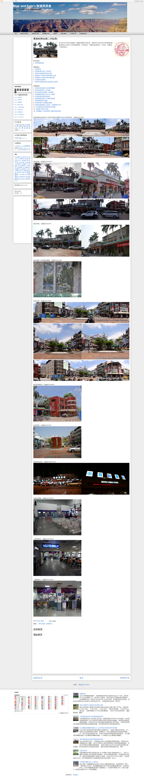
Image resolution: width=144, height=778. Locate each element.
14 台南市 (21, 166)
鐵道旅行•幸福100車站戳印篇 (45, 77)
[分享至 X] (52, 621)
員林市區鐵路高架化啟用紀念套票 (46, 82)
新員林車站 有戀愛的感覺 (43, 103)
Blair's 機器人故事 (19, 104)
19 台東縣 (22, 169)
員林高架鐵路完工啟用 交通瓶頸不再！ (48, 105)
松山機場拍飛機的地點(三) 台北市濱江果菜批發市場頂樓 (98, 728)
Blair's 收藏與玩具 (19, 109)
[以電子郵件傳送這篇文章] (49, 621)
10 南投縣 (27, 162)
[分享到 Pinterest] (55, 621)
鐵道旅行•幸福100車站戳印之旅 (45, 75)
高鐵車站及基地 (35, 33)
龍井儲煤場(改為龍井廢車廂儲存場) (91, 739)
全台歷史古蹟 (73, 33)
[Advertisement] (22, 60)
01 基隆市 (17, 157)
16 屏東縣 (19, 167)
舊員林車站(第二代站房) (43, 71)
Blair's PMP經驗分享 (19, 114)
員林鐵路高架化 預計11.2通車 (45, 94)
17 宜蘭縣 (26, 167)
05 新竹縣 (27, 158)
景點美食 (23, 138)
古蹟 (16, 138)
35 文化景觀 (21, 130)
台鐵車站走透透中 (24, 33)
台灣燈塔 (55, 33)
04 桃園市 (21, 158)
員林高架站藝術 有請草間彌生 (45, 88)
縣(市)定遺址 (22, 179)
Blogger (75, 775)
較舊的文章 (124, 678)
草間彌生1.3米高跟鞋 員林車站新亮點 (48, 111)
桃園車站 (83, 694)
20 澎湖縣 (28, 169)
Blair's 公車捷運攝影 (19, 107)
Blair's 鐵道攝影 (18, 97)
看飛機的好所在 (46, 33)
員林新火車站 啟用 (42, 109)
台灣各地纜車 (63, 33)
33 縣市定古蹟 (26, 126)
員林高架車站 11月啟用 (43, 90)
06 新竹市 (17, 160)
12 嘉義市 (24, 164)
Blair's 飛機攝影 (18, 102)
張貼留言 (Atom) (83, 684)
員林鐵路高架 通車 (41, 100)
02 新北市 (24, 157)
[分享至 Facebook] (54, 621)
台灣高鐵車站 (18, 146)
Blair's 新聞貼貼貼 (19, 112)
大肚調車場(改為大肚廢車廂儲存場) (91, 716)
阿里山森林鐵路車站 (23, 149)
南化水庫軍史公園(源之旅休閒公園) (91, 705)
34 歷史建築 (24, 128)
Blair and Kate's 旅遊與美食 (32, 6)
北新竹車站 (83, 750)
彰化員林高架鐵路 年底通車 (44, 92)
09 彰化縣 (41, 624)
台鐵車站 (49, 624)
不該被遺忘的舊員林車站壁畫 (45, 107)
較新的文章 (37, 678)
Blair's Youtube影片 (19, 117)
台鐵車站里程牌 (40, 79)
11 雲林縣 (17, 164)
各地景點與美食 (83, 33)
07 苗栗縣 (23, 160)
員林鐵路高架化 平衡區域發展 (45, 98)
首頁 (16, 33)
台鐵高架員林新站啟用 (42, 96)
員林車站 (38, 69)
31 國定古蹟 (18, 124)
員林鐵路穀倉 (39, 63)
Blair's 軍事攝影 (18, 99)
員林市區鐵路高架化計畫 (43, 73)
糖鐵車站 (21, 148)
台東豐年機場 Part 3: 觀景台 (89, 762)
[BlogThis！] (51, 621)
